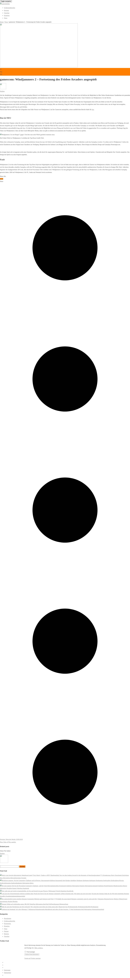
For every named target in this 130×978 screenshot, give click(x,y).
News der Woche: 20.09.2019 (11, 839)
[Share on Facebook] (65, 443)
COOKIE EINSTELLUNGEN (13, 975)
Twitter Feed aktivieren (31, 954)
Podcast (6, 931)
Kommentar (7, 923)
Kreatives (6, 15)
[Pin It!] (65, 706)
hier (93, 109)
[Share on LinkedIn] (65, 837)
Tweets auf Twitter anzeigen (32, 958)
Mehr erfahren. (38, 948)
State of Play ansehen (8, 842)
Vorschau (6, 13)
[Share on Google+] (65, 575)
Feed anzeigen (31, 952)
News (5, 18)
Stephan (2, 91)
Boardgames (7, 918)
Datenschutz (7, 972)
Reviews (6, 10)
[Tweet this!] (65, 312)
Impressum (7, 970)
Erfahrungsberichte (9, 8)
